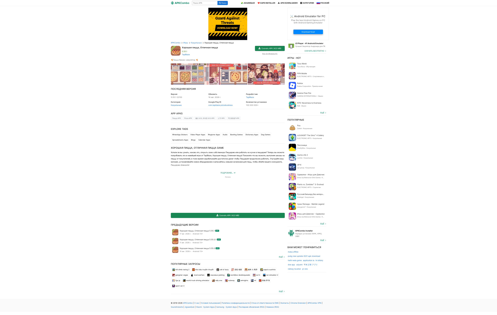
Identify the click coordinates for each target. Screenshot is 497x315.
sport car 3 (180, 286)
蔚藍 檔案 (238, 270)
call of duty (224, 270)
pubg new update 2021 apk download (304, 256)
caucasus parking (217, 275)
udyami (299, 264)
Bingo (193, 140)
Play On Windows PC (269, 54)
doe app (291, 264)
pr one (305, 269)
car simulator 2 (272, 275)
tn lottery (319, 260)
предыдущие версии (184, 224)
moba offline (293, 252)
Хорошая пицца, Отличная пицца (200, 47)
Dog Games (265, 135)
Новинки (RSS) (272, 307)
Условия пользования (210, 303)
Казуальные (176, 105)
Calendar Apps (204, 140)
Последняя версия (183, 89)
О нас (196, 303)
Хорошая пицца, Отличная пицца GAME (197, 147)
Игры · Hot (294, 58)
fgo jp (178, 280)
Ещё (281, 257)
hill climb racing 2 (182, 270)
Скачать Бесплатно (314, 51)
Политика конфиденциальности (236, 303)
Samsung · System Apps (226, 307)
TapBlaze (186, 54)
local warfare (199, 275)
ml (255, 280)
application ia (308, 260)
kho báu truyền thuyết (204, 270)
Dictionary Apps (252, 135)
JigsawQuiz (190, 307)
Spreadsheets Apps (180, 140)
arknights (244, 280)
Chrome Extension (298, 303)
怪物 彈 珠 (266, 280)
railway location (294, 269)
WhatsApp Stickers (180, 135)
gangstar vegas (182, 275)
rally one (218, 280)
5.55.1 (176, 97)
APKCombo (175, 43)
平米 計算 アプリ (310, 264)
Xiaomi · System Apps (205, 307)
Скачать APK (271, 48)
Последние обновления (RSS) (252, 307)
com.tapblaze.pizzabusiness (220, 105)
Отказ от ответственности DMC (265, 303)
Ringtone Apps (214, 135)
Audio (225, 135)
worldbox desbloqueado (240, 275)
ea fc (258, 275)
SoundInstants (177, 307)
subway (231, 280)
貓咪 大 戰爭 (252, 270)
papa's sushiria (269, 270)
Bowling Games (236, 135)
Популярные (295, 119)
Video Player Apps (197, 135)
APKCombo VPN (314, 303)
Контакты (285, 303)
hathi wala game (295, 260)
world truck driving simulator (197, 280)
